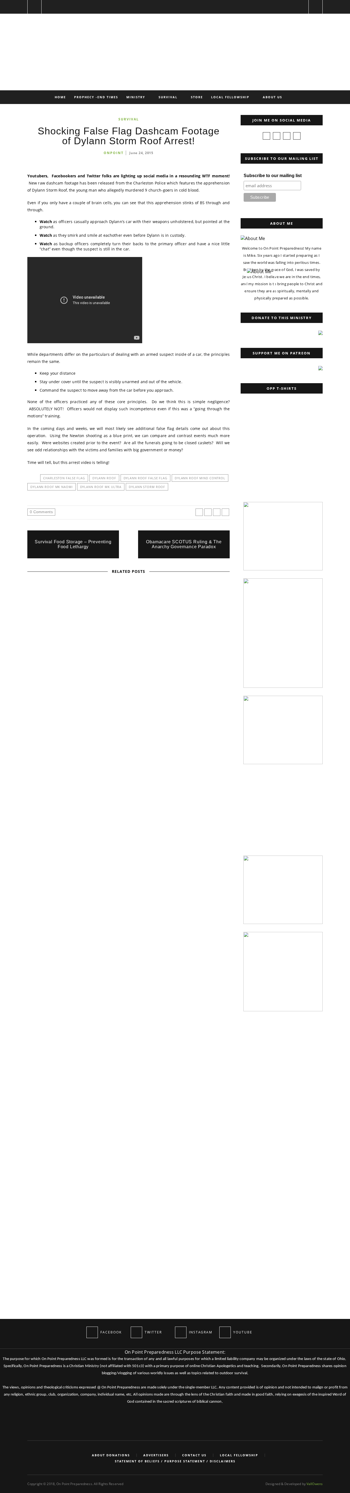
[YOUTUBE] (225, 1332)
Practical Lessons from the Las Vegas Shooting (128, 710)
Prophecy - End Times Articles (128, 632)
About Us (272, 97)
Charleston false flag (64, 478)
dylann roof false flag (145, 478)
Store (197, 97)
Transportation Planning (129, 916)
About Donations (111, 1455)
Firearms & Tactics (96, 703)
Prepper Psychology (138, 703)
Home (60, 97)
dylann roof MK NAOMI (51, 487)
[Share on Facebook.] (199, 512)
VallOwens (315, 1484)
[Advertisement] (280, 459)
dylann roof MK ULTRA (101, 487)
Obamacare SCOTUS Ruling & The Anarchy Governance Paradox (183, 544)
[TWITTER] (136, 1332)
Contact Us (194, 1455)
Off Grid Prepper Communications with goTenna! (128, 852)
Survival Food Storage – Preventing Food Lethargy (73, 544)
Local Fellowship (230, 97)
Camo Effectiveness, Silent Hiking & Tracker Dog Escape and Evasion (128, 923)
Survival (168, 97)
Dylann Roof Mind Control (200, 478)
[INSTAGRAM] (180, 1332)
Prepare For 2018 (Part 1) (128, 639)
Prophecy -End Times (96, 97)
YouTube (145, 774)
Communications (107, 845)
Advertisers (156, 1455)
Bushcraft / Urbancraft (39, 926)
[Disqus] (128, 1091)
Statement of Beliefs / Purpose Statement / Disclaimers (175, 1461)
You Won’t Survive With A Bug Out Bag (39, 973)
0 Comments (41, 512)
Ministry (135, 97)
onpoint (114, 153)
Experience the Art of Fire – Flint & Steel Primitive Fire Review (128, 781)
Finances (85, 632)
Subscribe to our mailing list (273, 175)
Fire (108, 774)
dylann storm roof (147, 487)
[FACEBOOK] (92, 1332)
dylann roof (104, 478)
